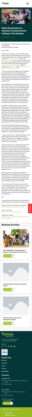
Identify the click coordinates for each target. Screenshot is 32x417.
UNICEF (13, 67)
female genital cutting (14, 58)
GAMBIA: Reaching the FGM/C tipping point (12, 207)
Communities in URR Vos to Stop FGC (11, 212)
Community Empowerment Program (11, 65)
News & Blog (4, 371)
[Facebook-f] (2, 346)
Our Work (4, 363)
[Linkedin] (11, 346)
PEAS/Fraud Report (10, 415)
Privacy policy (8, 413)
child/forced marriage (7, 60)
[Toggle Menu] (24, 3)
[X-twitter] (5, 346)
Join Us (3, 366)
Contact (3, 368)
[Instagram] (8, 346)
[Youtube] (14, 346)
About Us (4, 360)
